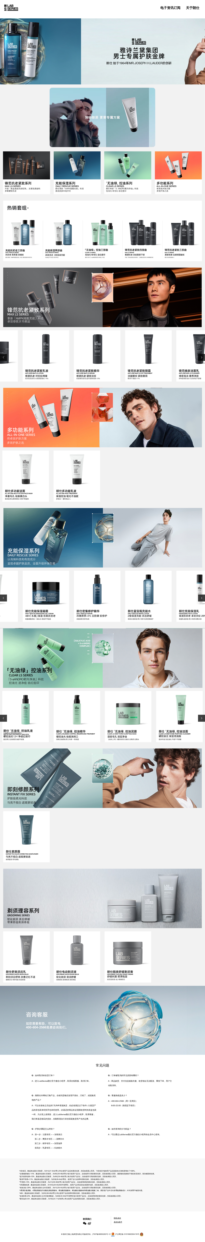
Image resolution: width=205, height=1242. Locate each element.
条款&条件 (118, 1222)
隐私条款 (117, 1218)
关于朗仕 (192, 8)
